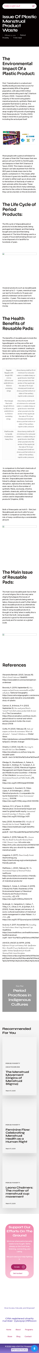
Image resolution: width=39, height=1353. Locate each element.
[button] (33, 6)
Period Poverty (13, 1063)
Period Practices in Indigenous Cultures (19, 996)
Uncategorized (13, 1067)
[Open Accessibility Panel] (34, 1348)
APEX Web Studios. (19, 1350)
